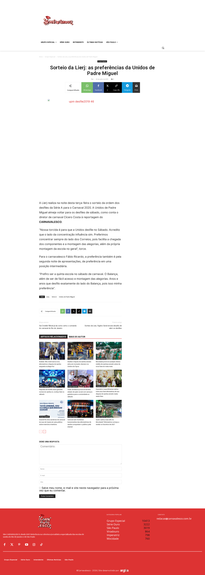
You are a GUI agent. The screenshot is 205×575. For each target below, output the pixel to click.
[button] (163, 48)
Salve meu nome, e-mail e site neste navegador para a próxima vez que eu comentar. (79, 489)
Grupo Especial (50, 57)
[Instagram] (33, 544)
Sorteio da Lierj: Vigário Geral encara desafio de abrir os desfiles (103, 327)
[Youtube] (26, 544)
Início (41, 57)
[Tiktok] (41, 544)
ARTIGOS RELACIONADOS (53, 336)
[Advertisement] (121, 18)
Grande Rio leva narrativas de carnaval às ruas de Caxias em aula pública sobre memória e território (52, 422)
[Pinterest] (19, 544)
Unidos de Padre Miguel (67, 297)
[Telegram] (84, 311)
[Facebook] (68, 311)
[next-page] (44, 431)
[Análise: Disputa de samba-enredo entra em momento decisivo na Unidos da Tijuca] (80, 351)
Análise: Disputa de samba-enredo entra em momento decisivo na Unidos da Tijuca (79, 364)
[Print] (90, 311)
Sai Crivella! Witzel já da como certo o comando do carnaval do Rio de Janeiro (58, 327)
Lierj (47, 297)
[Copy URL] (79, 311)
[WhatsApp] (62, 311)
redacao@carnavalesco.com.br (174, 518)
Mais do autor (77, 336)
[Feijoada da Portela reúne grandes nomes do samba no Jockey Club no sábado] (52, 379)
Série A (54, 297)
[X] (73, 311)
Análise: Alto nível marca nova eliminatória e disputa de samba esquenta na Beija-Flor (50, 364)
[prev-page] (40, 431)
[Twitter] (11, 544)
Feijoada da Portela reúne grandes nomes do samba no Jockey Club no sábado (51, 392)
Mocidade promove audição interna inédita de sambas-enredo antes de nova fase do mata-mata (108, 364)
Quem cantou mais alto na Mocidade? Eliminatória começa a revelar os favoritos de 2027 (107, 422)
